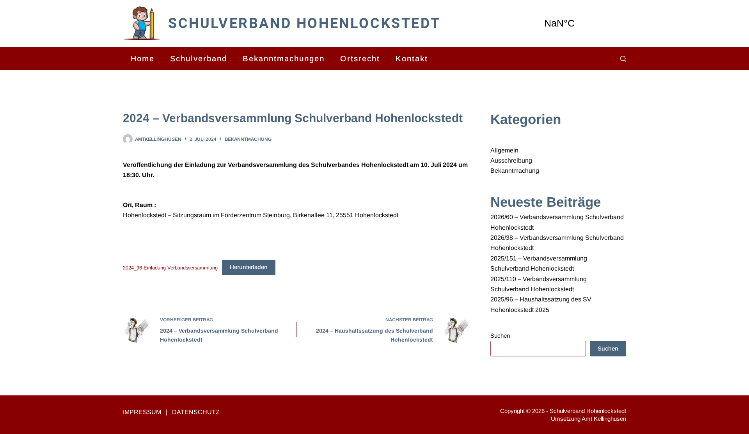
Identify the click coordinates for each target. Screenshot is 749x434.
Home (142, 58)
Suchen (500, 335)
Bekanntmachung (248, 139)
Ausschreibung (511, 160)
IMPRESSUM (142, 412)
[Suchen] (623, 59)
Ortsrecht (360, 58)
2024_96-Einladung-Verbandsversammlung (170, 267)
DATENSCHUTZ (196, 412)
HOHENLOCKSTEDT (579, 23)
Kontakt (412, 58)
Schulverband (198, 58)
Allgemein (504, 150)
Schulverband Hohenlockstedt (304, 23)
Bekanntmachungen (284, 58)
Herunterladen (249, 267)
